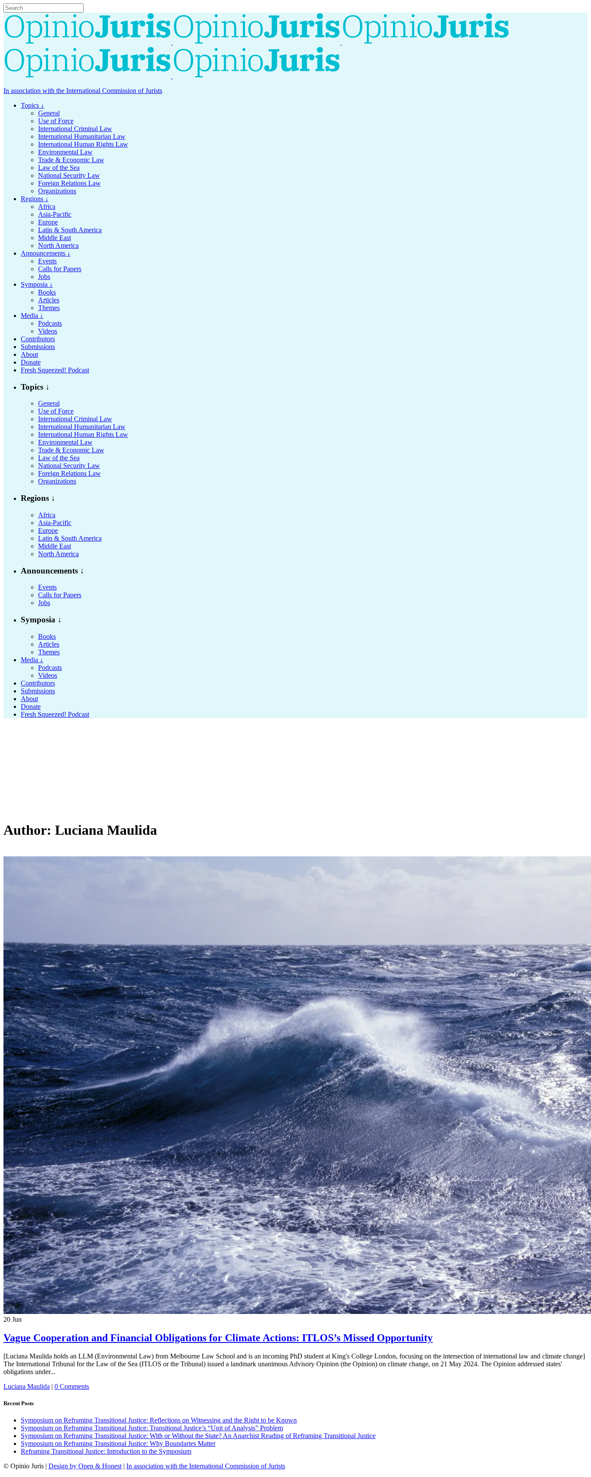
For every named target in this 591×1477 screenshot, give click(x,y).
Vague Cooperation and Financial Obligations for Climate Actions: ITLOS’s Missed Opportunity (218, 1337)
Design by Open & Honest (85, 1466)
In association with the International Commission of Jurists (82, 90)
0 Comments (72, 1386)
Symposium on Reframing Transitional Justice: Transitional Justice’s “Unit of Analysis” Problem (152, 1428)
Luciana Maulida (26, 1386)
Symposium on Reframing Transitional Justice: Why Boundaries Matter (118, 1443)
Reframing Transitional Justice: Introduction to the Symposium (106, 1451)
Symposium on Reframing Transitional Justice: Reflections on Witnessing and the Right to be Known (159, 1420)
